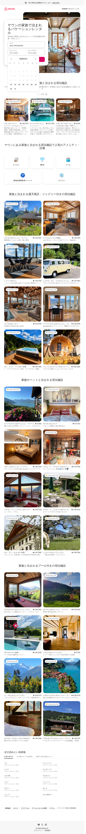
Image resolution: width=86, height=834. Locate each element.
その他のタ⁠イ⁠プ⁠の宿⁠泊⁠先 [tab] (24, 756)
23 (11, 84)
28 (31, 84)
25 (19, 84)
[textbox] (17, 53)
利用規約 (48, 830)
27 (27, 84)
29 (35, 84)
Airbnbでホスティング (70, 9)
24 (15, 84)
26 (23, 84)
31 (15, 89)
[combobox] (26, 45)
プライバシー (38, 830)
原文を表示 (56, 3)
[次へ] (46, 94)
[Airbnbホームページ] (9, 8)
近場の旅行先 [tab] (8, 756)
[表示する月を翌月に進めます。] (35, 59)
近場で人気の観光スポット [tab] (44, 756)
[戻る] (38, 94)
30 (11, 89)
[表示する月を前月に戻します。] (11, 59)
